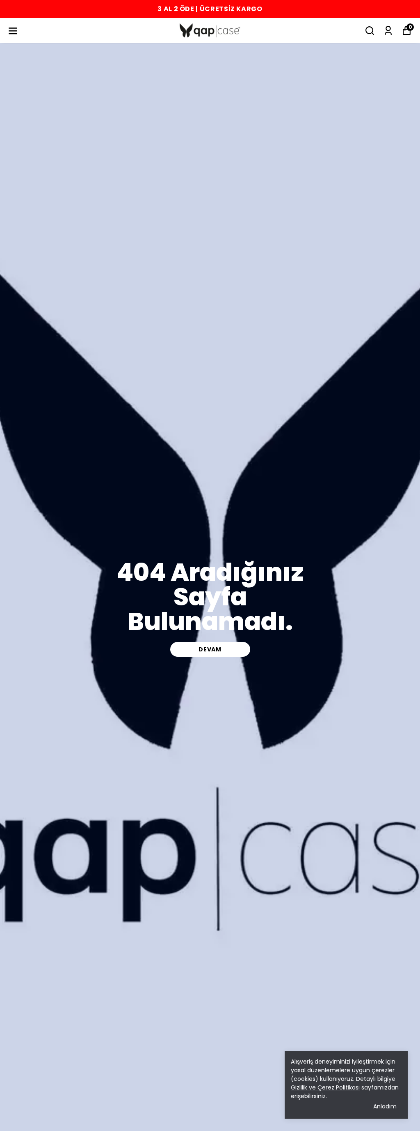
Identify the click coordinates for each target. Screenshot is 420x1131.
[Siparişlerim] (388, 30)
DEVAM (210, 649)
